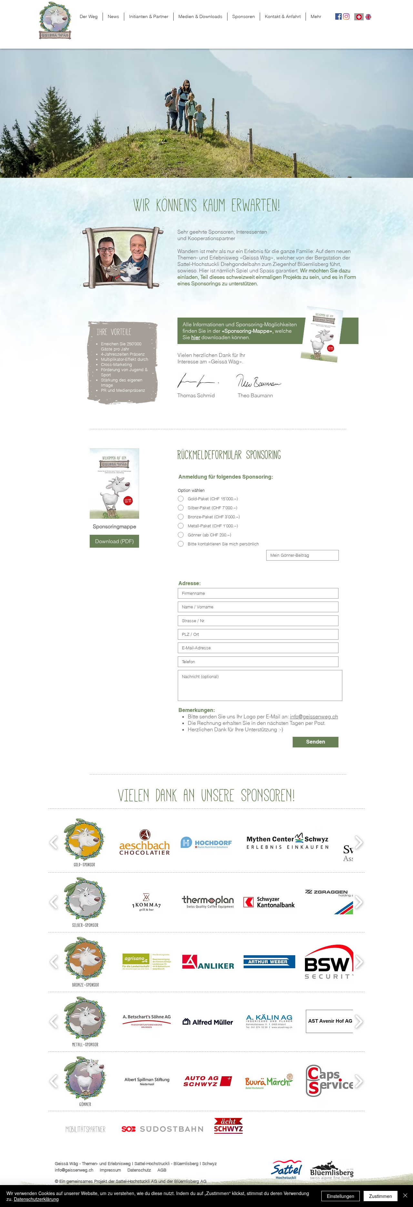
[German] (359, 16)
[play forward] (358, 842)
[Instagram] (346, 16)
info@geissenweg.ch (314, 716)
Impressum (110, 1169)
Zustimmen (380, 1196)
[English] (368, 16)
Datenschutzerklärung (36, 1199)
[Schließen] (405, 1196)
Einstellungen (340, 1196)
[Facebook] (338, 16)
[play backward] (53, 842)
